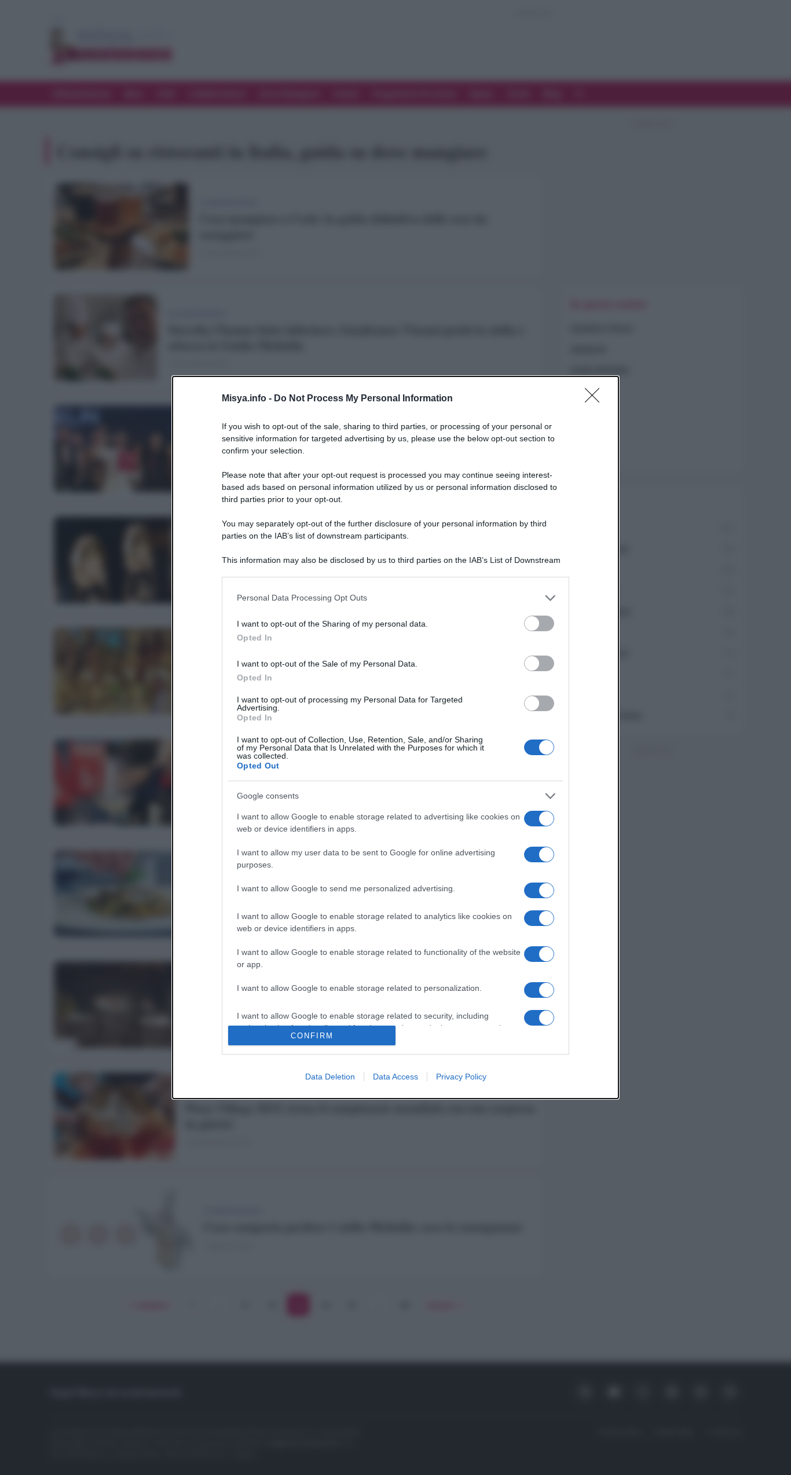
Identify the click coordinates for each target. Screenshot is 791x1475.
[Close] (596, 399)
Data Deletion (330, 1076)
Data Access (395, 1076)
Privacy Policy (461, 1076)
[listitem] (395, 598)
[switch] (539, 623)
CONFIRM (312, 1035)
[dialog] (395, 737)
